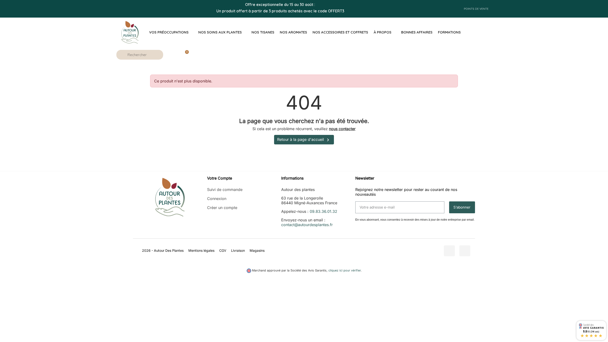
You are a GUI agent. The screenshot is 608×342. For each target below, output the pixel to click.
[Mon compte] (172, 54)
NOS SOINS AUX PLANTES (220, 32)
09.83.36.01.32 (323, 211)
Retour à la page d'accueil (304, 140)
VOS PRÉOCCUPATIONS (169, 32)
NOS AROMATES (293, 32)
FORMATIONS (449, 32)
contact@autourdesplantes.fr (307, 224)
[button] (184, 54)
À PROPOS (382, 32)
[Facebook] (449, 250)
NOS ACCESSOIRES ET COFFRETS (340, 32)
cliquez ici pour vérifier (344, 270)
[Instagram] (464, 250)
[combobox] (140, 54)
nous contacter (342, 128)
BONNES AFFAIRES (416, 32)
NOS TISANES (263, 32)
